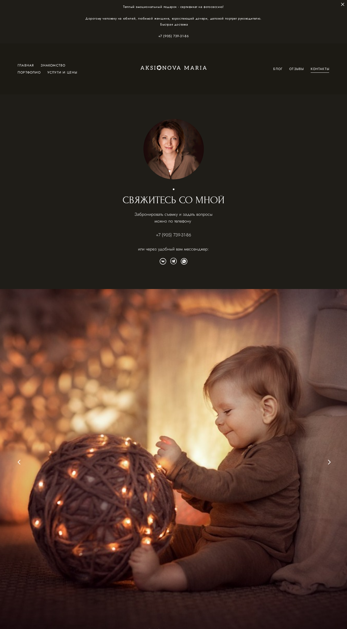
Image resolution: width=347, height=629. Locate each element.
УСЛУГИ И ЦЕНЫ (62, 72)
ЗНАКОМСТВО (53, 65)
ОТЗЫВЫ (296, 69)
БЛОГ (277, 69)
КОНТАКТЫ (320, 69)
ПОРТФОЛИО (29, 72)
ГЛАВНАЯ (26, 65)
